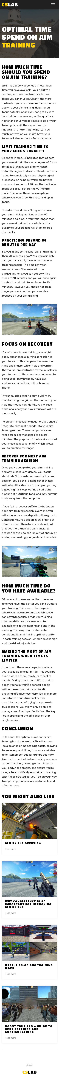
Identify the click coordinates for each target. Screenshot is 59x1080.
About (29, 1065)
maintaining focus (33, 745)
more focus (38, 103)
